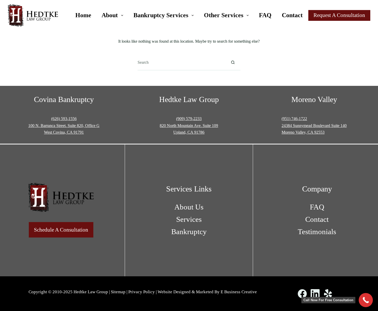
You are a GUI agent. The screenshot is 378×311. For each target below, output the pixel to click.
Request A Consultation (339, 15)
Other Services (223, 15)
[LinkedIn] (315, 293)
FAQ (265, 15)
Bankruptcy (189, 231)
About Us (188, 207)
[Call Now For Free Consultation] (366, 300)
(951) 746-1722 (294, 118)
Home (83, 15)
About (110, 15)
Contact (292, 15)
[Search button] (232, 62)
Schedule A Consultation (61, 230)
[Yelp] (327, 293)
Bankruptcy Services (160, 15)
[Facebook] (302, 293)
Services (189, 219)
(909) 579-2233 (189, 118)
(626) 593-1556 (64, 118)
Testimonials (317, 231)
